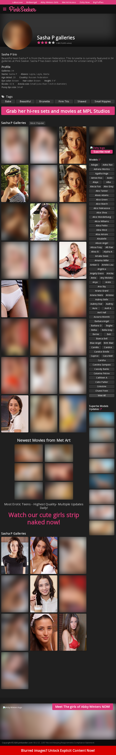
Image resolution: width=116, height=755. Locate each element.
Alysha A (108, 251)
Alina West (101, 229)
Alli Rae (109, 247)
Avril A (108, 308)
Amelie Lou (107, 264)
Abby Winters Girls (49, 2)
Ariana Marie (96, 295)
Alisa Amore (102, 234)
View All (102, 395)
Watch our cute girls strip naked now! (43, 518)
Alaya (95, 182)
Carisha (102, 360)
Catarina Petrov (102, 373)
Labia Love (17, 2)
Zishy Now (85, 2)
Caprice (94, 355)
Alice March (102, 203)
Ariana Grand (101, 290)
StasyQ (37, 315)
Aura (94, 308)
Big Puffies (98, 2)
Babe (8, 101)
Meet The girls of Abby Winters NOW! (82, 707)
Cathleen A (101, 377)
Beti (109, 334)
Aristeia (109, 295)
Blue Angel (95, 342)
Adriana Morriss (102, 169)
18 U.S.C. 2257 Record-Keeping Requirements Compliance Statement (63, 742)
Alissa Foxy (96, 247)
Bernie (96, 334)
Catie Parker (101, 382)
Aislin (109, 177)
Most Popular (37, 123)
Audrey (109, 303)
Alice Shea (102, 212)
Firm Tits (64, 101)
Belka (94, 329)
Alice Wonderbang (102, 216)
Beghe (109, 325)
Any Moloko (106, 277)
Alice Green (102, 199)
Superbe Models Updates (98, 407)
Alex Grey (108, 186)
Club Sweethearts (13, 312)
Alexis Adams (102, 195)
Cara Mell (108, 355)
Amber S (94, 264)
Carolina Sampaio (102, 364)
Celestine (101, 386)
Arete (108, 282)
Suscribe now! (102, 151)
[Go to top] (107, 745)
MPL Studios (68, 159)
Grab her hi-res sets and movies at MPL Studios (58, 111)
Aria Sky (102, 286)
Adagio (94, 164)
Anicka (110, 273)
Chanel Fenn (101, 390)
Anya (95, 282)
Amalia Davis (101, 256)
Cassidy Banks (101, 369)
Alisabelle (101, 238)
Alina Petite (102, 225)
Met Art (8, 392)
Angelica (102, 269)
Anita (93, 277)
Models (93, 159)
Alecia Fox (95, 186)
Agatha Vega (101, 173)
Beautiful (25, 101)
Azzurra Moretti (102, 316)
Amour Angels (40, 569)
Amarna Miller (102, 260)
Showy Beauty (69, 312)
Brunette (44, 101)
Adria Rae (108, 164)
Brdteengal (31, 2)
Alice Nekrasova (102, 208)
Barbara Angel (102, 321)
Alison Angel (101, 243)
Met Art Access (69, 2)
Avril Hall (101, 312)
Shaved (82, 101)
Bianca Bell (101, 338)
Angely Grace (97, 273)
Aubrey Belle (101, 299)
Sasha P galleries (56, 37)
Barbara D (96, 325)
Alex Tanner (102, 190)
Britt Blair (108, 342)
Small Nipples (103, 101)
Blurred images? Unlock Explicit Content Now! (58, 750)
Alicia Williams (102, 221)
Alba (108, 182)
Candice (108, 347)
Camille (95, 347)
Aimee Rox (96, 177)
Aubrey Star (96, 303)
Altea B (95, 251)
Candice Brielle (101, 351)
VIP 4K (8, 162)
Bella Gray (107, 329)
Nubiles (66, 236)
